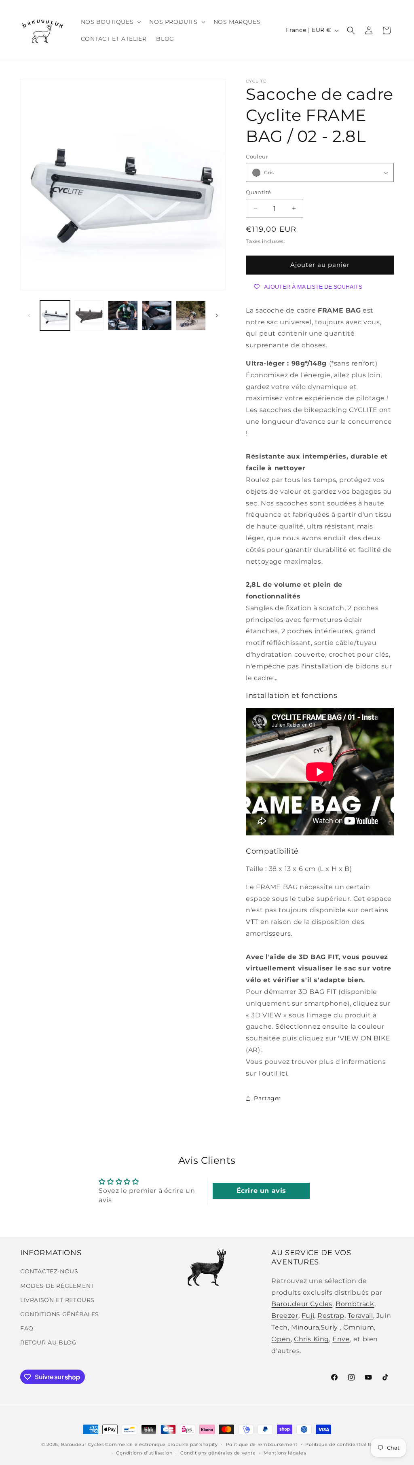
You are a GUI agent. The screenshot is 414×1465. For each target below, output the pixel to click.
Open (280, 1339)
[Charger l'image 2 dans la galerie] (89, 315)
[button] (110, 21)
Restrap (330, 1315)
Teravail (360, 1315)
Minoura (305, 1327)
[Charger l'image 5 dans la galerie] (191, 315)
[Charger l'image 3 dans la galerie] (123, 315)
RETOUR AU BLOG (48, 1342)
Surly (329, 1327)
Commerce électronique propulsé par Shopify (161, 1444)
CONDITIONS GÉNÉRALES (59, 1314)
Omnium (358, 1327)
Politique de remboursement (262, 1444)
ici (283, 1073)
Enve (341, 1339)
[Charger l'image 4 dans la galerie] (157, 315)
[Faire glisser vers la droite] (217, 315)
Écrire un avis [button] (261, 1190)
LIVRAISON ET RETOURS (57, 1300)
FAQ (27, 1328)
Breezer (284, 1315)
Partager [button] (267, 1098)
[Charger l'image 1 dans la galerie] (55, 315)
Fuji (308, 1315)
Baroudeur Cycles (301, 1304)
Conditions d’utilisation (144, 1453)
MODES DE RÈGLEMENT (57, 1286)
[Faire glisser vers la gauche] (29, 315)
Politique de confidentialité (339, 1444)
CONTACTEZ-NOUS (49, 1271)
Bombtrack (355, 1304)
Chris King (311, 1339)
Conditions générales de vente (218, 1453)
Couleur (257, 156)
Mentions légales (285, 1453)
